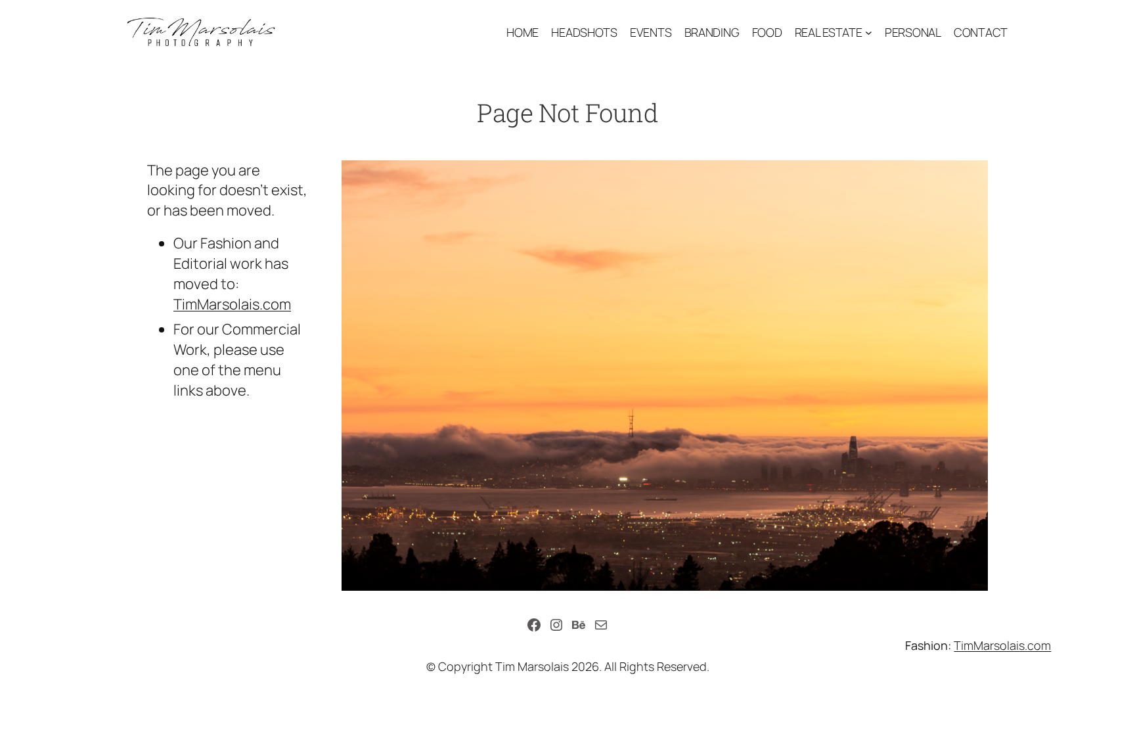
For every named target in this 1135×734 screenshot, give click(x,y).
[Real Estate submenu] (868, 32)
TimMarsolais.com (232, 304)
